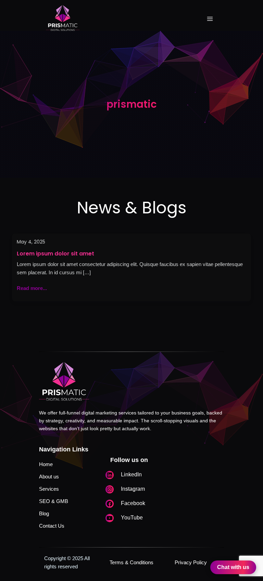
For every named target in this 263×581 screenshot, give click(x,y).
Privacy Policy (191, 562)
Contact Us (51, 526)
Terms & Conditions (131, 562)
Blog (44, 513)
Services (49, 489)
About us (49, 476)
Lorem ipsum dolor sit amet (55, 254)
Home (46, 464)
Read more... (32, 287)
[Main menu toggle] (210, 19)
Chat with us (233, 567)
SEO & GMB (53, 501)
